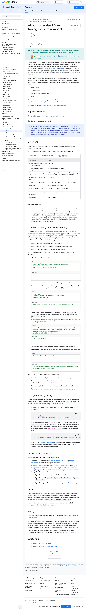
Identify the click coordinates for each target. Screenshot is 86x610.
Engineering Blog (53, 10)
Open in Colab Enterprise (50, 56)
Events (72, 583)
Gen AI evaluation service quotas (46, 505)
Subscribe (66, 606)
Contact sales (28, 590)
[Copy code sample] (78, 413)
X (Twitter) (73, 586)
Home (29, 19)
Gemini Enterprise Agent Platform (18, 7)
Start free (79, 7)
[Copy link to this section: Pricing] (36, 512)
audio (50, 69)
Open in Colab (37, 56)
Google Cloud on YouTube (75, 589)
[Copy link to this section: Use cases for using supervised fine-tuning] (69, 228)
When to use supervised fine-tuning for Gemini (52, 105)
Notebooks (35, 10)
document (62, 69)
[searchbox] (11, 16)
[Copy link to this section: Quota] (35, 489)
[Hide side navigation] (20, 607)
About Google (28, 600)
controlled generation (43, 209)
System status (44, 588)
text (43, 69)
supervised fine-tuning (45, 543)
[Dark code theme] (75, 413)
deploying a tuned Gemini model (48, 546)
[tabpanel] (54, 178)
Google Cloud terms (51, 600)
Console (59, 2)
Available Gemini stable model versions (66, 527)
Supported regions (73, 483)
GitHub (57, 580)
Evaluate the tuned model (58, 461)
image (47, 69)
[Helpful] (77, 19)
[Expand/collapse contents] (37, 34)
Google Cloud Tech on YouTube (76, 593)
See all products (29, 580)
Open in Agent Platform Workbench (69, 56)
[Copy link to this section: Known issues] (42, 205)
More (23, 2)
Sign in (82, 2)
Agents (19, 10)
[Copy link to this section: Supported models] (46, 112)
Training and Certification (62, 594)
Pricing (43, 10)
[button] (11, 57)
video (54, 69)
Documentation (37, 19)
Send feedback (74, 25)
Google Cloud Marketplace (28, 586)
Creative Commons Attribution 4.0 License (70, 564)
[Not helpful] (79, 19)
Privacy (35, 600)
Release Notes (44, 586)
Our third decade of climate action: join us (36, 603)
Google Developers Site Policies (70, 565)
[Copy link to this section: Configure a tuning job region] (56, 396)
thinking (52, 126)
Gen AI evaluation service (70, 468)
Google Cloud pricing (30, 583)
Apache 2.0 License (47, 565)
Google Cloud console (46, 442)
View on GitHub (37, 58)
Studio (12, 10)
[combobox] (44, 2)
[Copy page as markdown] (70, 29)
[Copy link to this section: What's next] (40, 539)
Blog (72, 580)
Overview (5, 10)
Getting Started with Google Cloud (60, 584)
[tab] (34, 156)
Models (27, 10)
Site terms (41, 600)
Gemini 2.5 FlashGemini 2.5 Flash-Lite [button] (62, 156)
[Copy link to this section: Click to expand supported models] (53, 121)
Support (42, 583)
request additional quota (40, 499)
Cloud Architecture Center (60, 590)
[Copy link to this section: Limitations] (39, 142)
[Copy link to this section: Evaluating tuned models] (52, 453)
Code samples (59, 587)
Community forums (45, 580)
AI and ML (45, 19)
